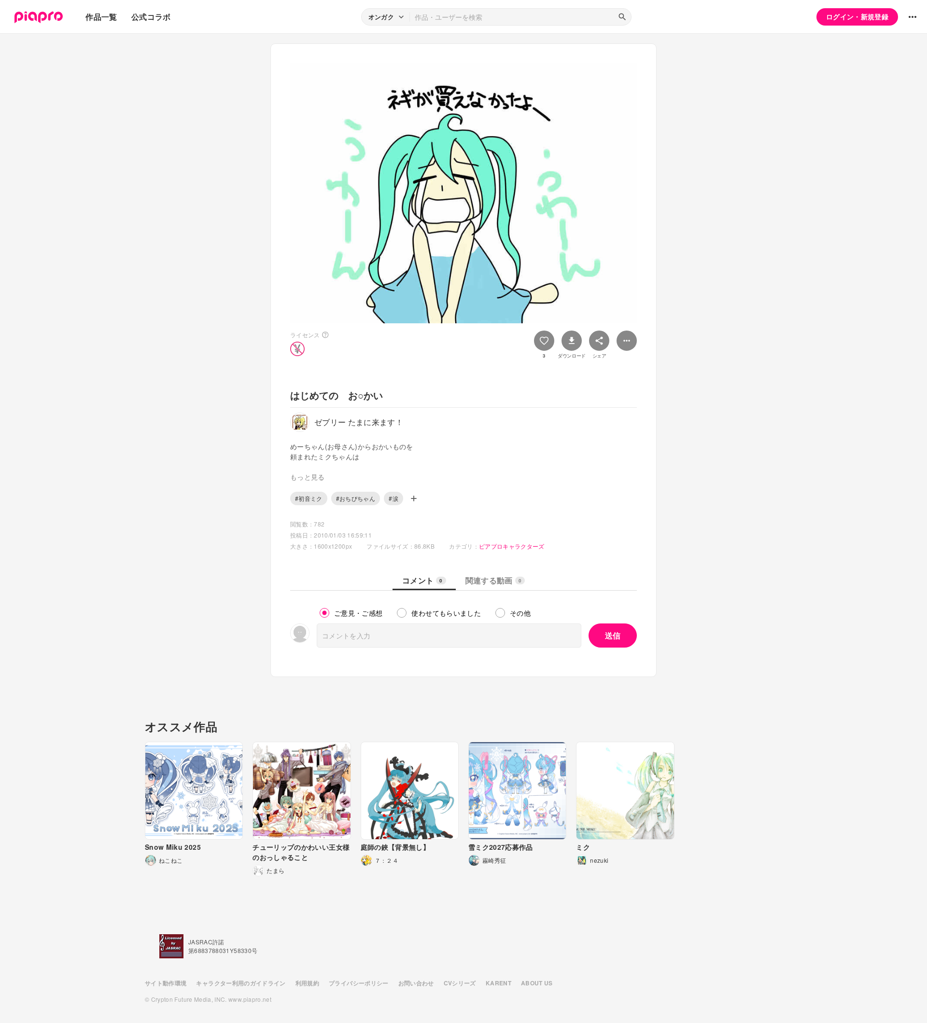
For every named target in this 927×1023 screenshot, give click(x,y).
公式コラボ (151, 16)
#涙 (393, 498)
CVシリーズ (460, 983)
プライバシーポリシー (359, 983)
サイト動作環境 (165, 983)
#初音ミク (309, 498)
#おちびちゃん (355, 498)
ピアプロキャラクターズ (512, 546)
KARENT (498, 983)
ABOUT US (537, 983)
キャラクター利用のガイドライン (240, 983)
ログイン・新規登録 (857, 16)
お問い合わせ (416, 983)
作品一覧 (101, 16)
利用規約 (307, 983)
